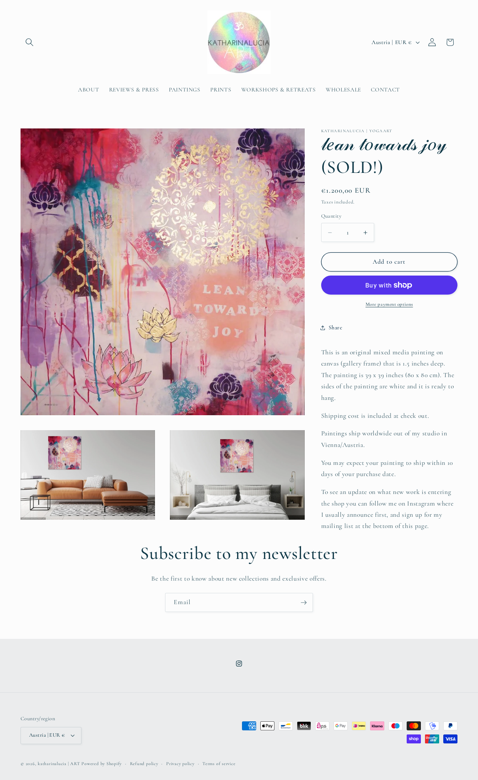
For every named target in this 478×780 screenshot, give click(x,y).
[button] (29, 42)
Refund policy (144, 763)
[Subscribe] (304, 602)
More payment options (389, 304)
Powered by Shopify (101, 763)
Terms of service (218, 763)
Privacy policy (180, 763)
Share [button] (335, 327)
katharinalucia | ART (59, 763)
